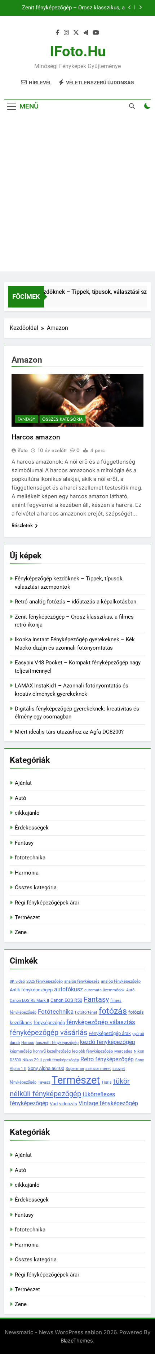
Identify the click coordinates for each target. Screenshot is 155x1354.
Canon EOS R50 (66, 1000)
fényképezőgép (49, 1022)
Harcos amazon (36, 437)
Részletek (22, 525)
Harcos (27, 1042)
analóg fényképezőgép (121, 981)
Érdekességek (32, 827)
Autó (20, 798)
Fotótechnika (56, 1011)
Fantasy (26, 419)
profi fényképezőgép (61, 1060)
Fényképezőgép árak (110, 1033)
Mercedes (123, 1051)
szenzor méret (98, 1068)
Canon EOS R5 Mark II (29, 1000)
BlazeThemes (77, 1340)
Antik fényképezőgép (31, 989)
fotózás (113, 1011)
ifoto (23, 450)
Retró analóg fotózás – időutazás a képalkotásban (75, 601)
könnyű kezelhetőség (52, 1051)
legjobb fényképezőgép (92, 1051)
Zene (21, 932)
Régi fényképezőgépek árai (47, 902)
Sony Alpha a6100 (46, 1068)
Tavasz (44, 1082)
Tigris (106, 1082)
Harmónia (27, 873)
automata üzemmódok (104, 990)
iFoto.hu (78, 51)
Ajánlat (23, 783)
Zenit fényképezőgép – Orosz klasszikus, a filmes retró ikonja (73, 8)
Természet (27, 917)
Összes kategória (62, 419)
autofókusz (68, 989)
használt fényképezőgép (57, 1042)
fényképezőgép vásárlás (48, 1032)
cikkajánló (27, 813)
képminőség (21, 1051)
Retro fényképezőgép (107, 1059)
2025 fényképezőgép (44, 981)
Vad (54, 1103)
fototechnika (30, 857)
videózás (68, 1103)
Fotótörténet (86, 1012)
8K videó (17, 981)
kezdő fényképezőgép (107, 1042)
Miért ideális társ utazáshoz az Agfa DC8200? (69, 732)
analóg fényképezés (81, 981)
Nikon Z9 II (32, 1060)
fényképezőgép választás (100, 1022)
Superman (75, 1068)
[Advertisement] (77, 193)
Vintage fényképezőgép (108, 1103)
